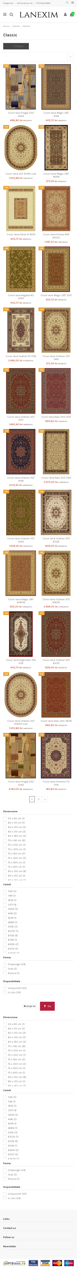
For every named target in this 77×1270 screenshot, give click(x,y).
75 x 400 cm (16, 862)
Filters (18, 46)
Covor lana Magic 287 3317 (56, 295)
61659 (13, 944)
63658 (13, 953)
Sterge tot (30, 1006)
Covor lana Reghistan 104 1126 (21, 661)
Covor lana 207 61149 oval (21, 173)
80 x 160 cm (17, 880)
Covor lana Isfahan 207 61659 (56, 601)
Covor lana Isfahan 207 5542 (21, 540)
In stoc (14, 992)
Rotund (13, 973)
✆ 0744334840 (43, 3)
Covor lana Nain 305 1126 (56, 477)
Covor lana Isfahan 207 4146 (21, 479)
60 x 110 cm (16, 822)
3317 (12, 904)
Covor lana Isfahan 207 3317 (21, 418)
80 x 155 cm (16, 875)
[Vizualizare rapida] (25, 108)
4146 (12, 913)
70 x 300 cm (17, 849)
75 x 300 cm (17, 858)
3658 (13, 909)
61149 (12, 940)
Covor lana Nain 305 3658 (56, 720)
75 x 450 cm (16, 866)
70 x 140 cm (16, 840)
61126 (13, 935)
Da (49, 1006)
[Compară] (21, 108)
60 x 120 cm (17, 827)
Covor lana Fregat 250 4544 (21, 114)
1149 (12, 895)
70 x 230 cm (16, 845)
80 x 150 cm (17, 871)
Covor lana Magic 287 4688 (56, 175)
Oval (12, 968)
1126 (12, 891)
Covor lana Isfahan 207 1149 (56, 358)
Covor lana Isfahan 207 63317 (56, 661)
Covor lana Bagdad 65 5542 (21, 297)
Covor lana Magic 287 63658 (21, 601)
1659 (12, 900)
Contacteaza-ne (25, 3)
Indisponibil (17, 988)
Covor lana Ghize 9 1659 (21, 234)
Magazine (8, 3)
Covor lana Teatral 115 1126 (21, 356)
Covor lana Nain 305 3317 (56, 416)
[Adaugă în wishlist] (15, 108)
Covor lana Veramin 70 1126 (56, 783)
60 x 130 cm (17, 831)
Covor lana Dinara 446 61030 (56, 236)
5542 (13, 926)
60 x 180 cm (17, 836)
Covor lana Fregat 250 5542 (21, 783)
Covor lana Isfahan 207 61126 (56, 540)
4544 (12, 918)
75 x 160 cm (16, 853)
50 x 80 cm (16, 818)
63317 (13, 948)
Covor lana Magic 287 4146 (56, 114)
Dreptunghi (17, 964)
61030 (13, 931)
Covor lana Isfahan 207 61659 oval (21, 722)
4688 (12, 922)
